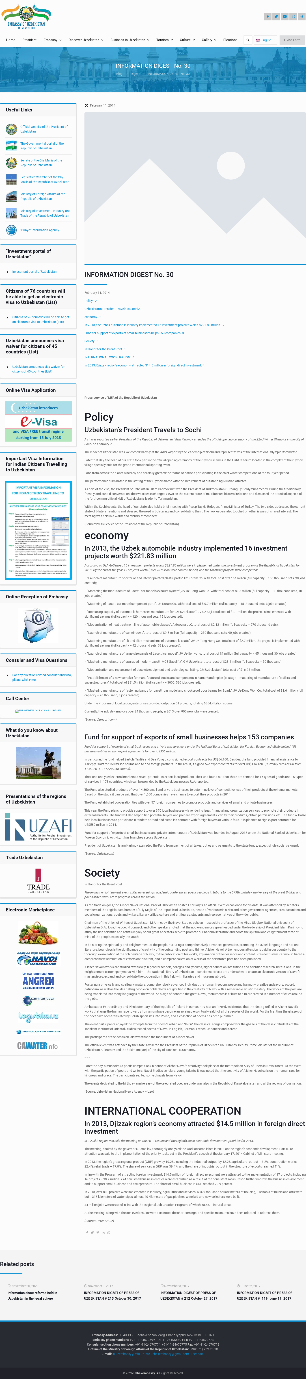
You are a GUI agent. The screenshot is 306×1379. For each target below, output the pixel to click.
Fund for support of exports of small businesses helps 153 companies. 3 (134, 333)
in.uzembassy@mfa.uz (128, 1354)
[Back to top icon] (287, 1372)
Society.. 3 (91, 341)
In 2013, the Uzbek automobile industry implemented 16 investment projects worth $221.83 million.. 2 (154, 325)
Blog (119, 74)
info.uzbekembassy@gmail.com (167, 1354)
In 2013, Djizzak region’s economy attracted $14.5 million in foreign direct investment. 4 (144, 365)
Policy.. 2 (90, 301)
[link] (38, 421)
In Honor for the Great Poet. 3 (104, 349)
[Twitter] (276, 16)
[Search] (247, 40)
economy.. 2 (92, 317)
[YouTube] (284, 16)
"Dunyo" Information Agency (39, 230)
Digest (135, 74)
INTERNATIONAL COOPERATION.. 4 (109, 357)
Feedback (197, 1354)
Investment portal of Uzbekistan (34, 271)
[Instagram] (293, 16)
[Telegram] (301, 16)
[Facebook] (267, 16)
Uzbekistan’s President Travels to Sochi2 (112, 309)
